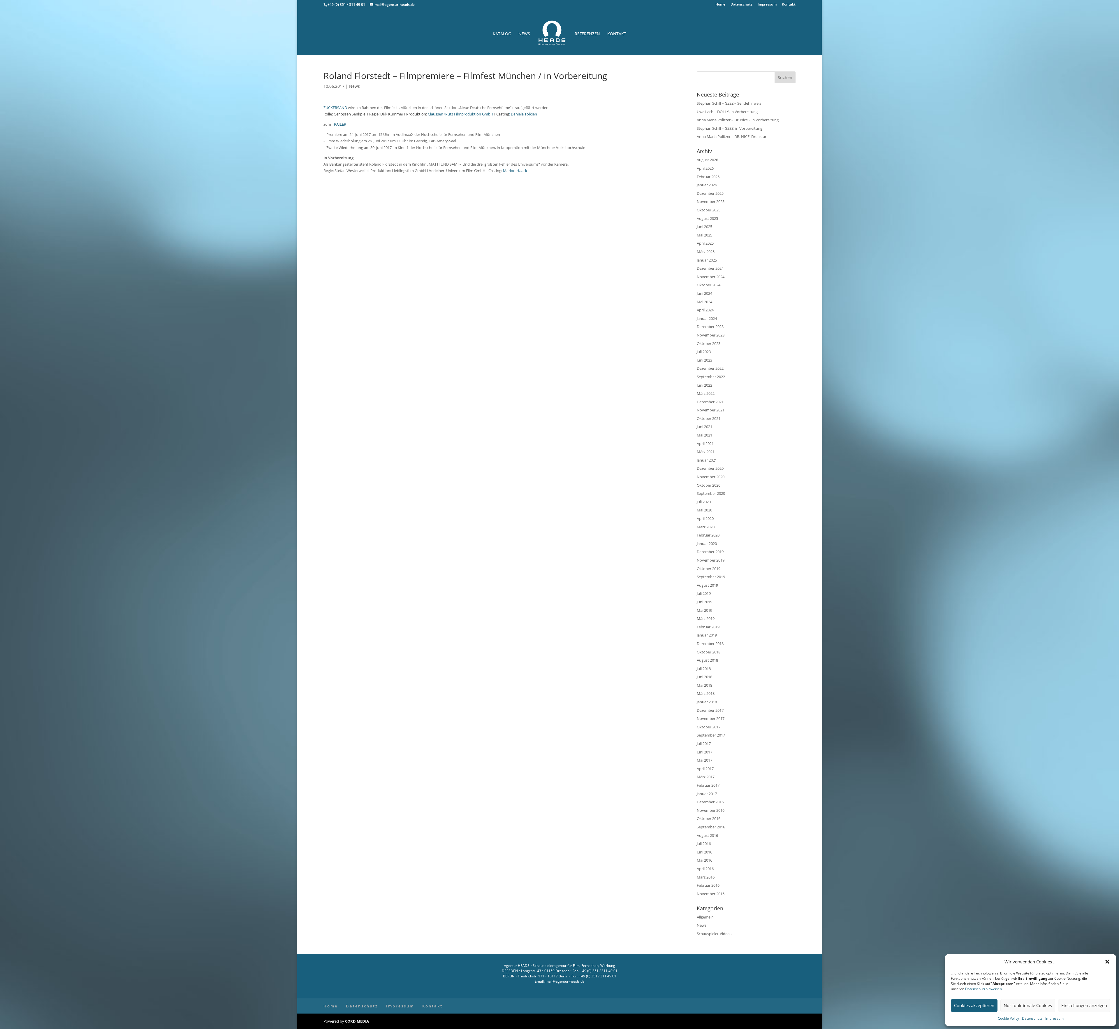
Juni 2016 (704, 852)
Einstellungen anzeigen (1084, 1005)
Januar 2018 (707, 701)
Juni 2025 (704, 226)
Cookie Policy (1008, 1018)
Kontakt (789, 5)
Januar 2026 (707, 184)
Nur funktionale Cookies (1028, 1005)
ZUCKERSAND (335, 107)
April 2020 (705, 518)
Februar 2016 (708, 885)
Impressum (1054, 1018)
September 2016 (711, 827)
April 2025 (705, 243)
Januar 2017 (707, 793)
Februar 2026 (708, 176)
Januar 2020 (707, 543)
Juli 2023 (704, 351)
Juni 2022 (704, 385)
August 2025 (707, 218)
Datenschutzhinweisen (983, 988)
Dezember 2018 (710, 643)
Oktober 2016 (708, 818)
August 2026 (707, 159)
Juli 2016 (704, 843)
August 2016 (707, 835)
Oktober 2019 (708, 568)
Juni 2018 (704, 676)
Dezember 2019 (710, 551)
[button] (1107, 962)
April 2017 (705, 768)
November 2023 (710, 335)
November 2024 (710, 276)
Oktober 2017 (708, 727)
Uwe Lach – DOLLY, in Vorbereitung (727, 111)
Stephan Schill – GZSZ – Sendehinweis (729, 103)
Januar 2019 (707, 635)
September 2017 (711, 735)
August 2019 (707, 585)
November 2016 (710, 810)
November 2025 (710, 201)
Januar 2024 (707, 318)
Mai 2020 (704, 510)
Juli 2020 (704, 501)
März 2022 (706, 393)
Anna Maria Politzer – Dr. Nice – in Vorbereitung (738, 119)
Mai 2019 (704, 610)
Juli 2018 (704, 668)
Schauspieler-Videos (714, 933)
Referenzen (587, 34)
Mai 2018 (704, 685)
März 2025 (706, 251)
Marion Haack (515, 170)
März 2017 (706, 776)
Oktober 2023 (708, 343)
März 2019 (706, 618)
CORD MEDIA (357, 1021)
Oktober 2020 (708, 485)
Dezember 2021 (710, 401)
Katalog (502, 34)
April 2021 (705, 443)
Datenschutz (1032, 1018)
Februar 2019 (708, 627)
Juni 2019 (704, 601)
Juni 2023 (704, 360)
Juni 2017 (704, 752)
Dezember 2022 (710, 368)
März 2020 (706, 527)
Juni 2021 (704, 426)
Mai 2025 (704, 235)
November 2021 (710, 410)
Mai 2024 (704, 301)
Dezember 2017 (710, 710)
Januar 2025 (707, 260)
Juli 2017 (704, 743)
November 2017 (710, 718)
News (524, 34)
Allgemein (705, 917)
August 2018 (707, 660)
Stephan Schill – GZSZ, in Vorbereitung (729, 128)
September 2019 (711, 576)
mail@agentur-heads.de (565, 981)
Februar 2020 (708, 535)
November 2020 (710, 476)
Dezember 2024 (710, 268)
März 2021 (706, 451)
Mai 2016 (704, 860)
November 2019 (710, 560)
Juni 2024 (704, 293)
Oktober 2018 (708, 652)
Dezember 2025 (710, 193)
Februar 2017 (708, 785)
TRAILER (339, 124)
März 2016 (706, 877)
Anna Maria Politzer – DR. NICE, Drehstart (732, 136)
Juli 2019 (704, 593)
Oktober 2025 (708, 210)
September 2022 (711, 376)
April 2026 (705, 168)
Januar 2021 (707, 460)
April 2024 (705, 310)
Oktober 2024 (708, 285)
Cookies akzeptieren (974, 1005)
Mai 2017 (704, 760)
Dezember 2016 (710, 801)
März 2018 (706, 693)
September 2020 (711, 493)
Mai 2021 (704, 435)
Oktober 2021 (708, 418)
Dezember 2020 (710, 468)
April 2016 (705, 868)
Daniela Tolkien (524, 114)
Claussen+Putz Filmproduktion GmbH (460, 114)
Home (720, 5)
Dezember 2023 (710, 326)
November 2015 (710, 893)
